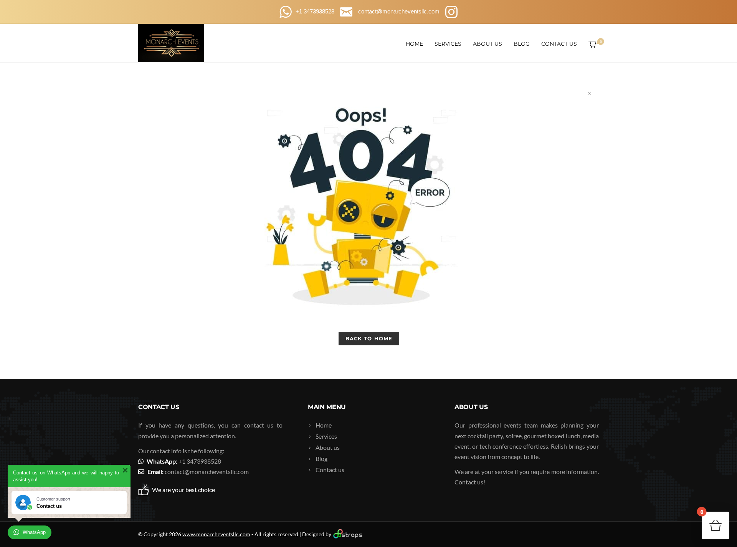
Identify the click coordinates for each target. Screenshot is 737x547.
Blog (522, 43)
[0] (591, 43)
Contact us (559, 43)
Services (448, 43)
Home (414, 43)
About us (487, 43)
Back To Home (368, 338)
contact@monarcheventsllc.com (207, 471)
